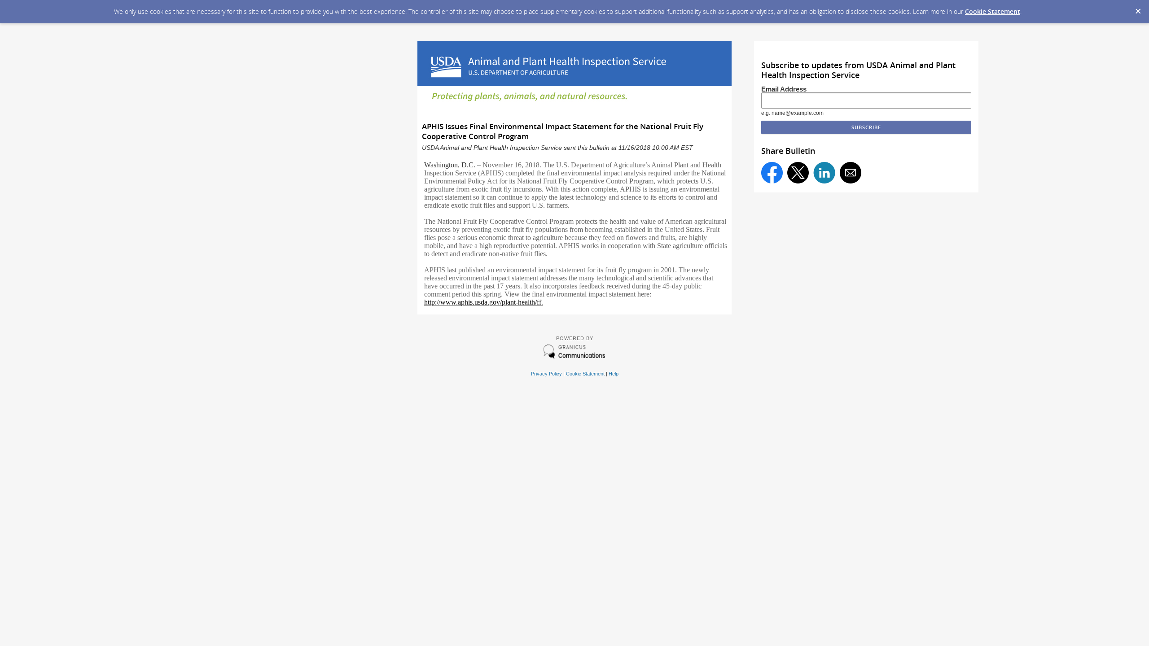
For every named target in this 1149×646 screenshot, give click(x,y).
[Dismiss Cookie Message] (1138, 8)
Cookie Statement (992, 11)
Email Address (784, 89)
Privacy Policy (546, 373)
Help (613, 373)
